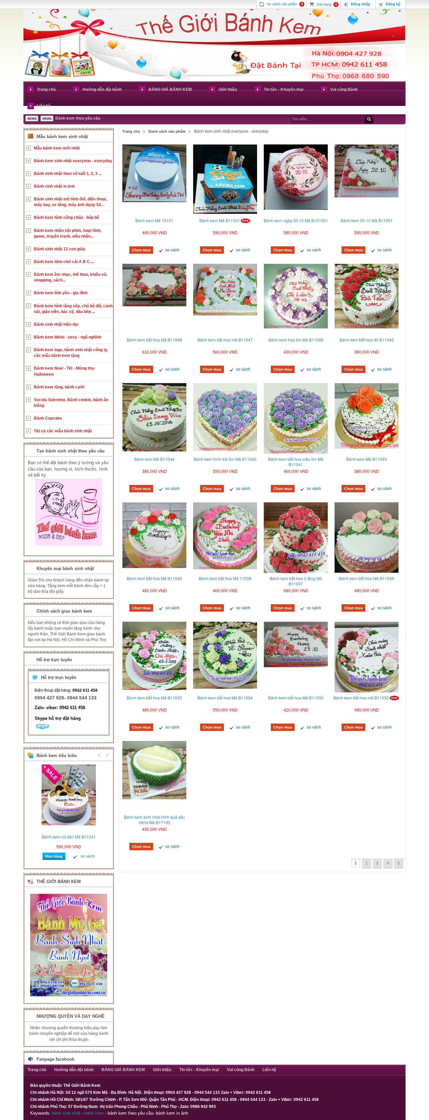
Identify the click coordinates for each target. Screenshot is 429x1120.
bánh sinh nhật (66, 1113)
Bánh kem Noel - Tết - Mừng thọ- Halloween (64, 371)
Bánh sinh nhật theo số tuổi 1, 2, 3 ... (68, 173)
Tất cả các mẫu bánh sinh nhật (63, 431)
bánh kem (94, 1113)
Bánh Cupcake (48, 418)
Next (106, 755)
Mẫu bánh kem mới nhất (57, 148)
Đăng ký (393, 4)
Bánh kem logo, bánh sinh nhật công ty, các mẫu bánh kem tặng (71, 353)
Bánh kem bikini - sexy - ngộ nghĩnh (67, 337)
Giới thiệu (228, 89)
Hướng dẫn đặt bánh (102, 89)
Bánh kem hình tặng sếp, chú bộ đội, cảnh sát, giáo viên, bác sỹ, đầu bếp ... (73, 309)
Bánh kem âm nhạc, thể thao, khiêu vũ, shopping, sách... (70, 277)
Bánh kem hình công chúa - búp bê (66, 217)
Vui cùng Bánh (344, 89)
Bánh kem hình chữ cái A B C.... (64, 261)
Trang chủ (46, 89)
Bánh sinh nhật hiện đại (56, 324)
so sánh (172, 250)
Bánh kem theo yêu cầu (77, 118)
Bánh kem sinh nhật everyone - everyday (73, 161)
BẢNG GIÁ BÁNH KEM (170, 89)
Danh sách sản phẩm (167, 131)
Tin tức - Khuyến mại (283, 89)
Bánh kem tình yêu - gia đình (60, 293)
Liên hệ (44, 106)
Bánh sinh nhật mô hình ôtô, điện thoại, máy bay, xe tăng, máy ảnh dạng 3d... (70, 202)
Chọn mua (141, 250)
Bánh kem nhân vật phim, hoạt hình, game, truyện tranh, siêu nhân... (68, 233)
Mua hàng (54, 856)
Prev (100, 755)
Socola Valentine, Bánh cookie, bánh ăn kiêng (71, 402)
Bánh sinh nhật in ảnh (54, 186)
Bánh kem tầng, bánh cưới (59, 387)
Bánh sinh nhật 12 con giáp (59, 249)
